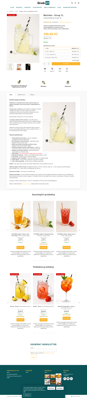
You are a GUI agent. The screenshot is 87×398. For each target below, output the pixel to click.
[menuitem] (12, 7)
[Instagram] (68, 378)
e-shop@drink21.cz (68, 374)
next (79, 230)
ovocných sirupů (26, 183)
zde (24, 391)
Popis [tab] (10, 94)
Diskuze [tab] (32, 94)
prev (8, 230)
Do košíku (66, 63)
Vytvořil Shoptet (76, 396)
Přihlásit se (33, 357)
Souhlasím (60, 388)
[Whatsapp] (71, 378)
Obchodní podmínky (12, 374)
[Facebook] (64, 378)
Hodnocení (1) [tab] (21, 94)
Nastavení (27, 395)
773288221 (66, 375)
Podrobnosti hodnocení (65, 22)
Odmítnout (51, 388)
